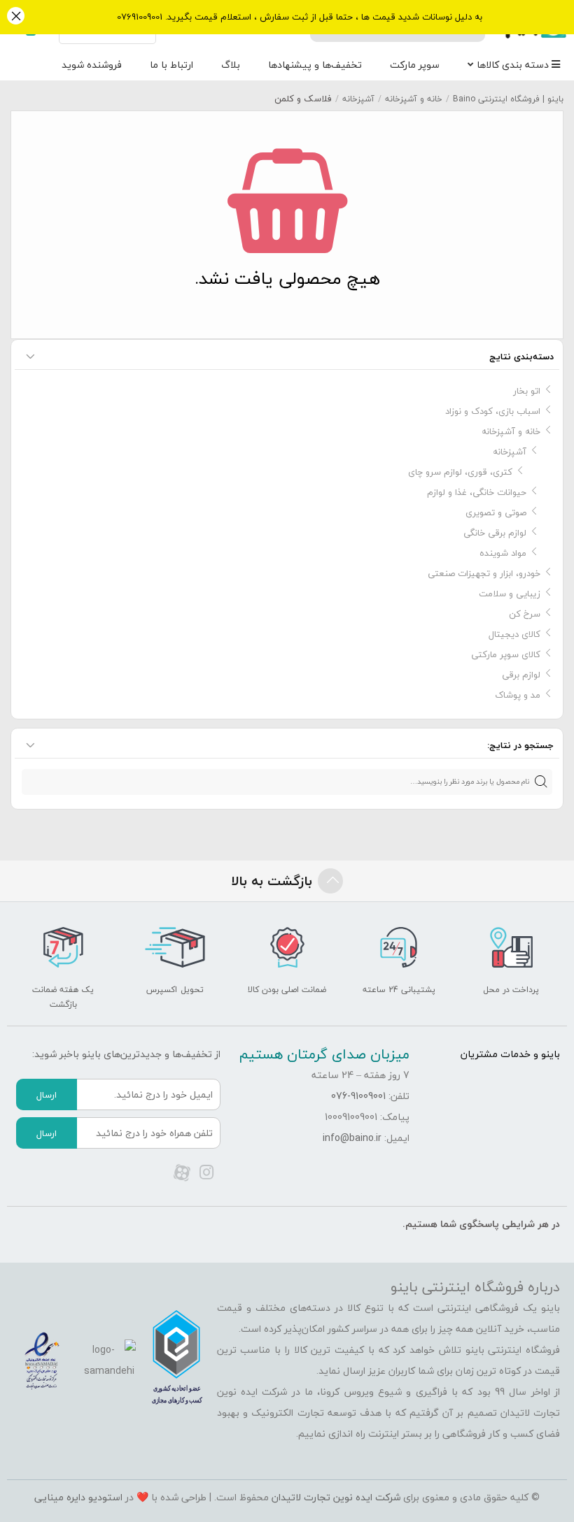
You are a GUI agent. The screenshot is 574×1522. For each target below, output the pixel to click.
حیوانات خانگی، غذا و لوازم (476, 492)
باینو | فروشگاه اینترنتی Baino (508, 99)
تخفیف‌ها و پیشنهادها (315, 64)
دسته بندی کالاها (514, 64)
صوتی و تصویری (495, 512)
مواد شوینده (502, 553)
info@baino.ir (352, 1138)
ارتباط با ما (171, 64)
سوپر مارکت (415, 64)
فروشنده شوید (92, 64)
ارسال (46, 1095)
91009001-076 (358, 1096)
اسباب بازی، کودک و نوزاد (492, 411)
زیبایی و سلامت (509, 593)
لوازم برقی (521, 674)
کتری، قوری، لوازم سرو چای (460, 472)
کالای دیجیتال (514, 634)
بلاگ (230, 64)
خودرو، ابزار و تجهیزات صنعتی (484, 573)
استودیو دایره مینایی (78, 1497)
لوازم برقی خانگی (494, 532)
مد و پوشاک (517, 695)
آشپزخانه (358, 99)
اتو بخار (526, 391)
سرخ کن (524, 614)
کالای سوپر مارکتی (505, 654)
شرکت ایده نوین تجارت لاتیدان (336, 1497)
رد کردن (15, 17)
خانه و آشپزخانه (413, 99)
